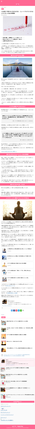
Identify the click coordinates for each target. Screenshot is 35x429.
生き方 (3, 314)
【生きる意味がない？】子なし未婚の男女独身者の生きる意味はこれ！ (20, 348)
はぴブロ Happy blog (17, 426)
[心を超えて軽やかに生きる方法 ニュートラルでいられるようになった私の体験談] (19, 310)
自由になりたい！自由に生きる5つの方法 (14, 341)
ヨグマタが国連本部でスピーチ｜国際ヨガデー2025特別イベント (18, 387)
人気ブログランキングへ (6, 406)
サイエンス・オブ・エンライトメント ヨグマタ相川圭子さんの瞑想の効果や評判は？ (17, 354)
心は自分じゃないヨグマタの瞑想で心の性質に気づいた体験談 (17, 367)
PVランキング (3, 417)
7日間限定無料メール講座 (12, 293)
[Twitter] (2, 307)
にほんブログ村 (4, 410)
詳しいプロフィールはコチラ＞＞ (7, 305)
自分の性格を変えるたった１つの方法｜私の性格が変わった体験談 (14, 355)
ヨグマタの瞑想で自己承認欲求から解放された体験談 (16, 334)
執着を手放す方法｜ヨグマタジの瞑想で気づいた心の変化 (17, 321)
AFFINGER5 (26, 427)
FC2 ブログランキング (5, 412)
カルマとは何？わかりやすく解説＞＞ (9, 151)
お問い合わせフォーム (10, 285)
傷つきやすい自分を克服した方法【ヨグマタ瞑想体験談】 (16, 381)
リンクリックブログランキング (7, 414)
